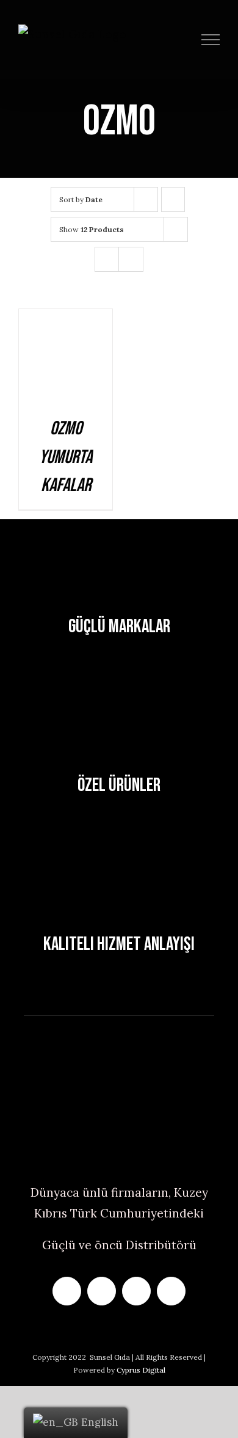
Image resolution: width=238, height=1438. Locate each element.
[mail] (136, 1291)
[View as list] (131, 259)
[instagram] (101, 1291)
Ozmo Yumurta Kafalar (65, 457)
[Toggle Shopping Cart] (184, 39)
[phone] (171, 1291)
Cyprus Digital (141, 1369)
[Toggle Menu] (210, 39)
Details (66, 359)
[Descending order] (173, 199)
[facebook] (66, 1291)
